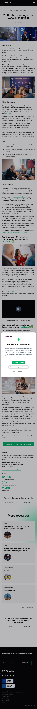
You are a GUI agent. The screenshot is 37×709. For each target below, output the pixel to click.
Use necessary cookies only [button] (18, 367)
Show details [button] (17, 372)
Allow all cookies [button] (18, 362)
